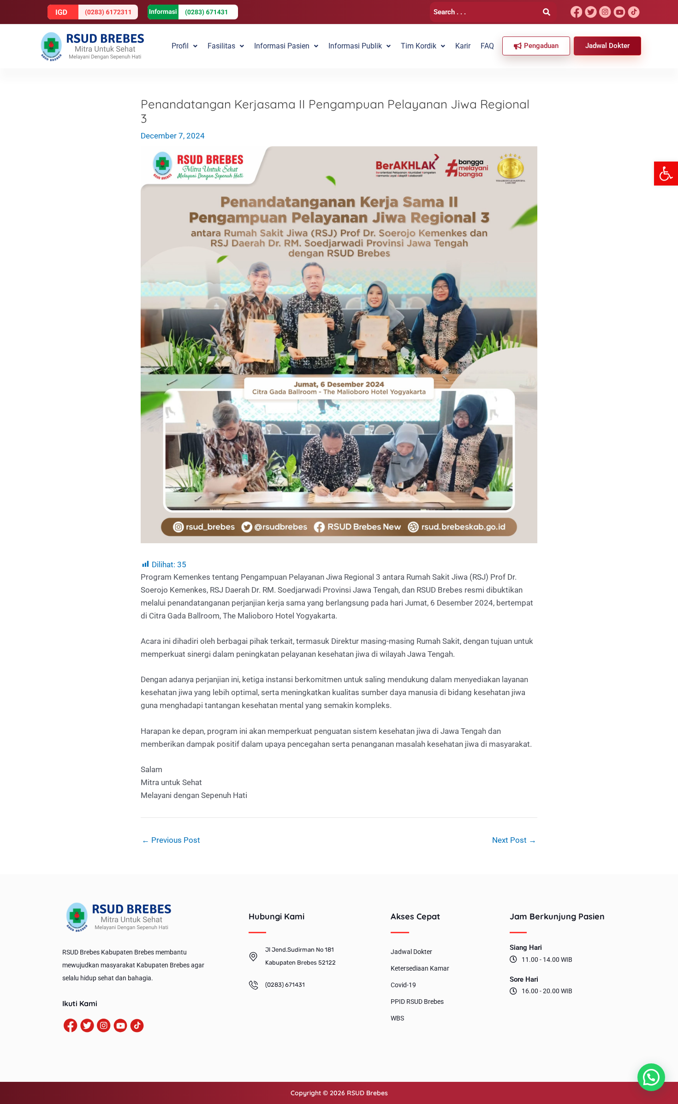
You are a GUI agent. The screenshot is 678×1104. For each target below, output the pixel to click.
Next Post (514, 840)
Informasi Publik (355, 46)
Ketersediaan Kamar (420, 968)
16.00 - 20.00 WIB (547, 991)
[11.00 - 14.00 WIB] (513, 959)
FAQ (487, 46)
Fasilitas (221, 46)
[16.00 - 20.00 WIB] (513, 991)
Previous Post (171, 840)
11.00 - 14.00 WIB (547, 959)
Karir (462, 46)
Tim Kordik (418, 46)
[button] (666, 174)
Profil (180, 46)
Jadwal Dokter (411, 951)
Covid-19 (403, 985)
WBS (397, 1018)
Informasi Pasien (281, 46)
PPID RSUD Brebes (417, 1001)
